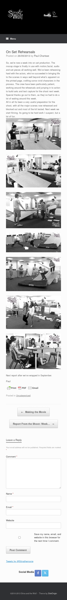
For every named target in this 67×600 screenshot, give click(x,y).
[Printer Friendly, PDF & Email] (22, 387)
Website (10, 520)
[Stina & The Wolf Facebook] (38, 573)
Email (9, 507)
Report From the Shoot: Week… (33, 423)
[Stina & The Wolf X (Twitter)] (45, 573)
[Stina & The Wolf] (33, 14)
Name (9, 493)
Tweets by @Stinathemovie (19, 561)
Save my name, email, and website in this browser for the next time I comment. (47, 537)
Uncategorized (23, 395)
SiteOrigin (52, 593)
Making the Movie (33, 412)
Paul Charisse (41, 55)
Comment (11, 456)
